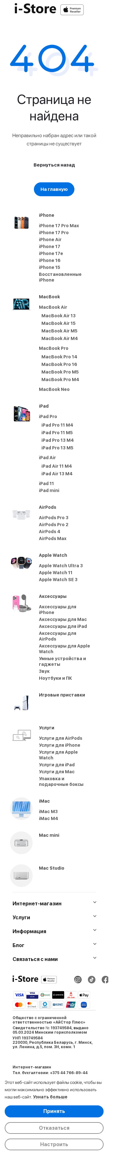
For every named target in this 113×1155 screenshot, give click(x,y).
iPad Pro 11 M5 (57, 432)
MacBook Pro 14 (59, 356)
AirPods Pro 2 (53, 524)
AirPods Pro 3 (53, 517)
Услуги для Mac (57, 771)
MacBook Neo (54, 389)
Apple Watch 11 (56, 572)
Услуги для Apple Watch (58, 755)
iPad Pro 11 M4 (57, 425)
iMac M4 (48, 818)
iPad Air (47, 457)
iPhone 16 (50, 260)
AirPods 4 (49, 531)
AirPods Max (53, 538)
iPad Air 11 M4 (56, 466)
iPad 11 (46, 483)
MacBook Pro (53, 348)
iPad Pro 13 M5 (57, 447)
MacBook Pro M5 (60, 371)
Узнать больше (50, 1096)
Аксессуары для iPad (63, 626)
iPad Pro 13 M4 (57, 440)
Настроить (54, 1144)
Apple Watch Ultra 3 (61, 565)
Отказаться (54, 1128)
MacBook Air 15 (58, 323)
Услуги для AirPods (60, 738)
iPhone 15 (49, 267)
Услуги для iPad (57, 764)
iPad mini (49, 490)
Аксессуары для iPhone (57, 609)
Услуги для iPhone (59, 745)
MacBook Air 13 (58, 315)
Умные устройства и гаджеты (62, 661)
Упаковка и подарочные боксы (61, 781)
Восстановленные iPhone (60, 277)
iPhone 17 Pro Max (59, 225)
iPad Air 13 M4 (57, 473)
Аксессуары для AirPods (57, 636)
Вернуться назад (54, 165)
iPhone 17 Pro (54, 232)
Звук (44, 671)
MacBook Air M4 (59, 338)
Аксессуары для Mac (63, 619)
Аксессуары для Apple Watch (64, 648)
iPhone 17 (49, 246)
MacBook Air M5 (59, 330)
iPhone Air (50, 239)
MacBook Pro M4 (60, 379)
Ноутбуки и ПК (55, 678)
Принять (54, 1111)
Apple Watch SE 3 (58, 579)
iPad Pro (48, 416)
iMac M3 (48, 811)
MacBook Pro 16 (59, 364)
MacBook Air (53, 307)
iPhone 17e (51, 253)
